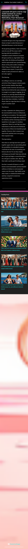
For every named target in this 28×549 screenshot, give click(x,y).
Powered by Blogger (15, 544)
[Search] (26, 2)
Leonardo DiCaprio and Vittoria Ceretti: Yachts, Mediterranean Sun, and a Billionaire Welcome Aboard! (12, 287)
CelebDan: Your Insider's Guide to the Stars (15, 2)
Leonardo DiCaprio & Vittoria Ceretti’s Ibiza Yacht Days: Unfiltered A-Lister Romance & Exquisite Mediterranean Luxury (13, 230)
